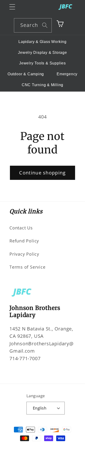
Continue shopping (42, 172)
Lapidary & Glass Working (42, 42)
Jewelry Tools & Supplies (42, 63)
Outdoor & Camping (26, 74)
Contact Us (21, 228)
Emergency (67, 74)
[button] (12, 6)
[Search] (44, 25)
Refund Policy (24, 241)
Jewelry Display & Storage (42, 53)
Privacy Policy (24, 254)
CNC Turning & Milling (42, 85)
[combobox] (32, 25)
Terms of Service (27, 267)
